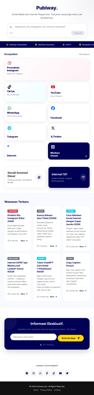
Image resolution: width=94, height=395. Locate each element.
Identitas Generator (44, 45)
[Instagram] (33, 373)
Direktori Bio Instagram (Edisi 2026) (15, 218)
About (36, 390)
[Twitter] (67, 373)
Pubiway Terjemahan (16, 45)
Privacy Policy (46, 390)
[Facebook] (47, 373)
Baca (23, 241)
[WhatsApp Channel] (40, 373)
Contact (57, 390)
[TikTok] (54, 373)
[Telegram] (27, 373)
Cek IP (66, 45)
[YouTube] (60, 373)
